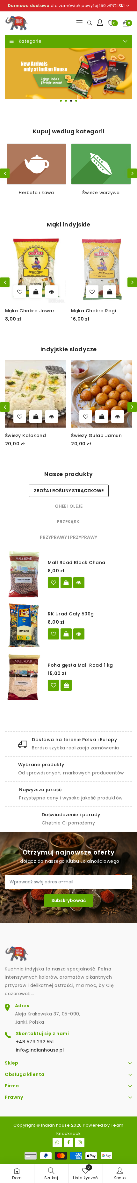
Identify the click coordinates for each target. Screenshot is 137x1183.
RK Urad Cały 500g (71, 614)
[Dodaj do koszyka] (59, 291)
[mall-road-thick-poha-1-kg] (53, 685)
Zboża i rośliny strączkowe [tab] (69, 490)
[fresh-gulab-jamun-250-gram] (56, 416)
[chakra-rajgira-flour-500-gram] (107, 291)
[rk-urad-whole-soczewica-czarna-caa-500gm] (53, 633)
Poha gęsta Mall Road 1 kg (80, 665)
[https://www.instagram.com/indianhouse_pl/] (79, 1142)
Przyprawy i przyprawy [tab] (68, 537)
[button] (128, 23)
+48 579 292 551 (35, 1042)
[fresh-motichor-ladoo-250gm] (122, 416)
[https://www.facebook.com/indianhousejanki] (68, 1142)
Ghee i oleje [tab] (69, 506)
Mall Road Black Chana (76, 562)
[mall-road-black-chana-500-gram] (53, 582)
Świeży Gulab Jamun (66, 435)
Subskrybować (68, 900)
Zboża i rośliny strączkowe (101, 195)
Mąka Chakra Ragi (42, 311)
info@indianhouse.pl (40, 1050)
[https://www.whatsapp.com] (57, 1142)
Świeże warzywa (36, 192)
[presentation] (5, 173)
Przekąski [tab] (69, 521)
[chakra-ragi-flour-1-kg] (41, 291)
